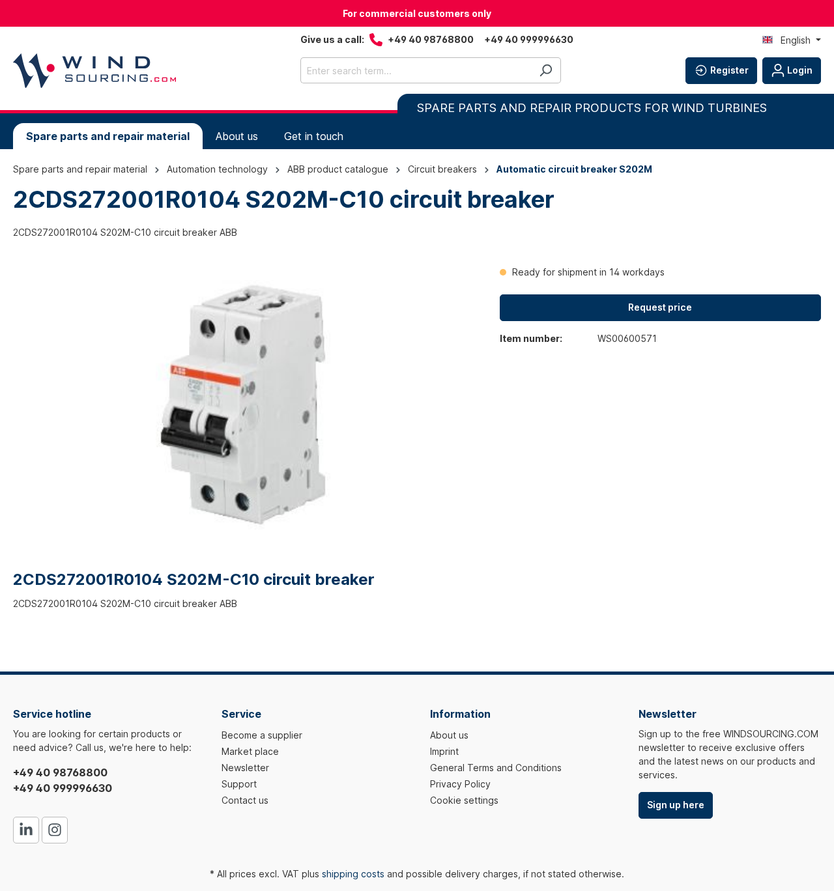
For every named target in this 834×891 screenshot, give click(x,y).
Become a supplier (262, 735)
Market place (250, 751)
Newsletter (245, 767)
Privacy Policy (460, 783)
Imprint (444, 751)
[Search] (545, 70)
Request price (660, 307)
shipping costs (353, 873)
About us (449, 735)
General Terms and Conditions (496, 767)
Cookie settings (464, 800)
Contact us (245, 800)
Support (239, 783)
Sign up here (675, 804)
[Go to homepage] (94, 70)
